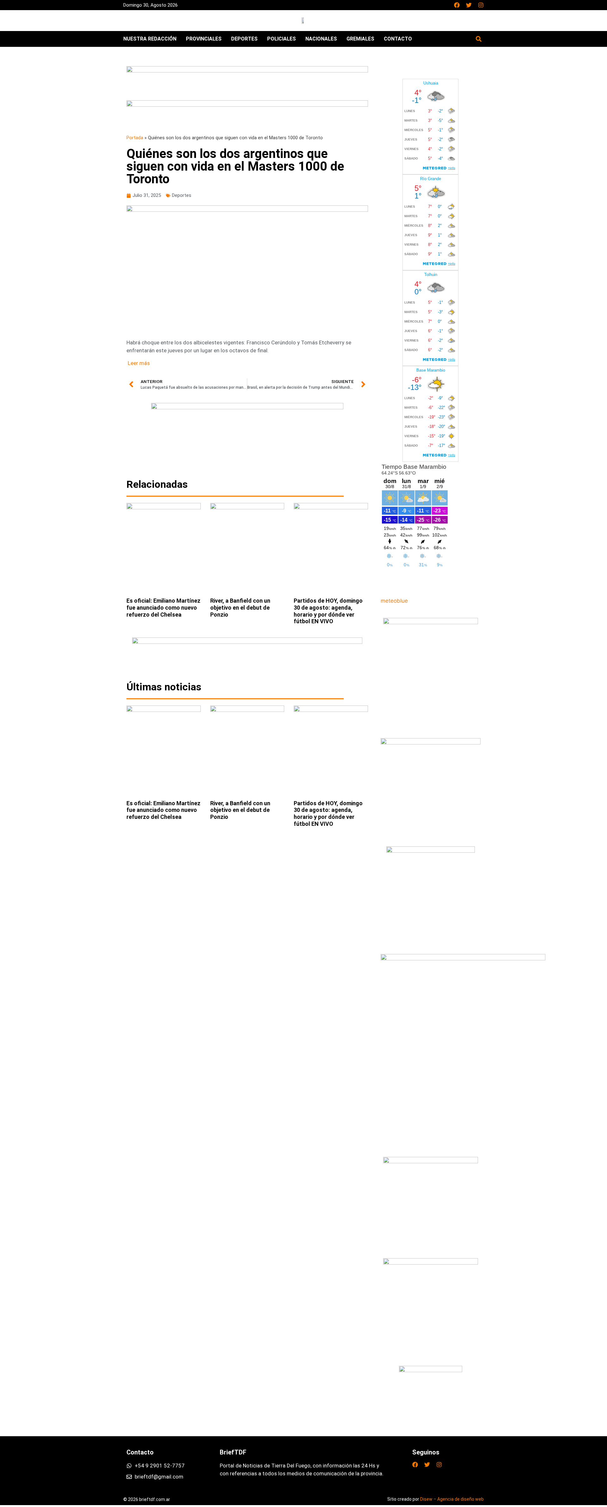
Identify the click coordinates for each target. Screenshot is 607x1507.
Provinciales (204, 39)
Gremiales (360, 39)
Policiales (281, 39)
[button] (478, 39)
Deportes (244, 39)
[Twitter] (469, 5)
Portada (134, 138)
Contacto (398, 39)
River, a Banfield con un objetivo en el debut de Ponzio (240, 607)
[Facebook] (457, 5)
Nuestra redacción (149, 39)
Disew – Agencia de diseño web (452, 1499)
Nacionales (321, 39)
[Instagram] (481, 5)
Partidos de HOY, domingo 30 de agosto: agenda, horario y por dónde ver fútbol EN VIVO (328, 611)
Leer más (139, 363)
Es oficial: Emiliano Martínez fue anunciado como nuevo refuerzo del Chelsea (163, 607)
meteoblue (394, 601)
